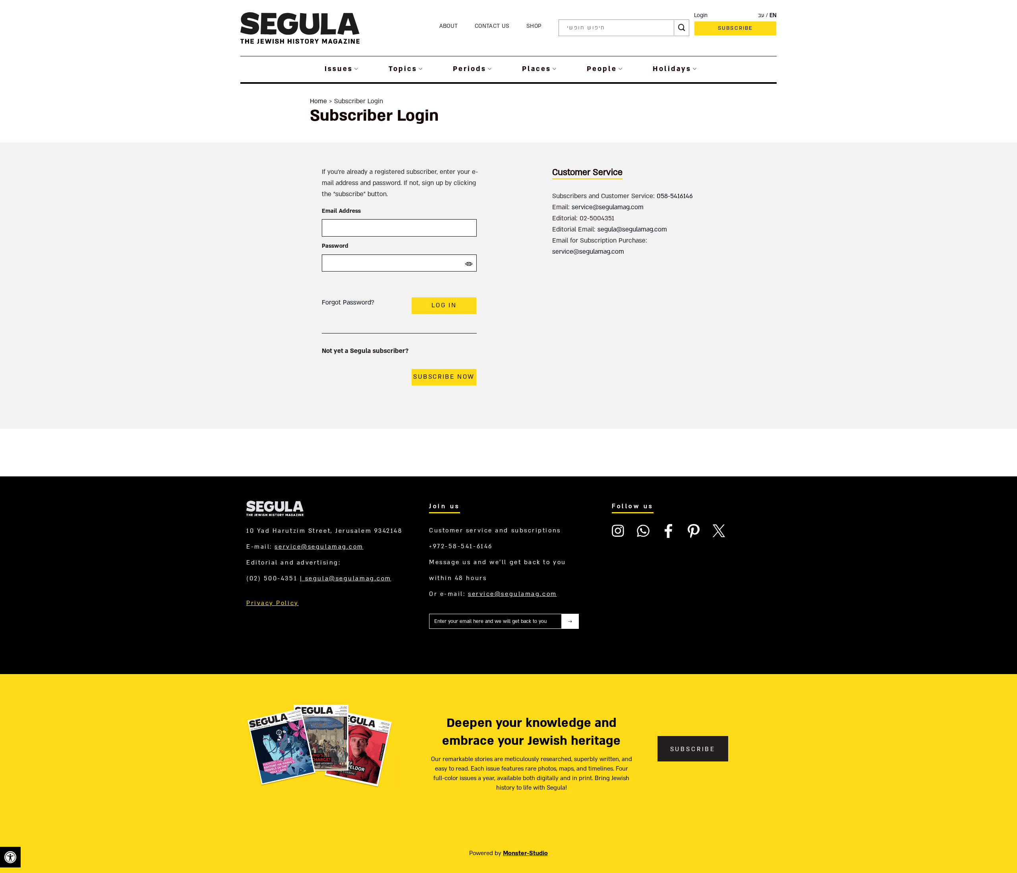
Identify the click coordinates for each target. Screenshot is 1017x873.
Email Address (341, 211)
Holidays (672, 68)
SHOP (533, 26)
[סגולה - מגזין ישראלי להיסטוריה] (300, 27)
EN (773, 15)
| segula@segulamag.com (345, 578)
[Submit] (681, 27)
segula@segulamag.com (632, 229)
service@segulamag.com (608, 207)
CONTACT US (492, 26)
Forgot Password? (348, 302)
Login (701, 15)
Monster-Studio (525, 853)
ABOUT (448, 26)
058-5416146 (675, 196)
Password (335, 246)
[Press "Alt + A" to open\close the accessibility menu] (10, 857)
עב (761, 15)
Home (318, 101)
